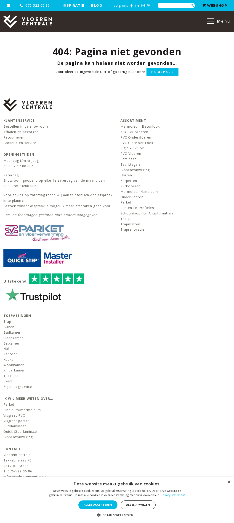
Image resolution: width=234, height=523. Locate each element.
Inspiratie (73, 5)
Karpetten (128, 180)
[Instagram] (143, 5)
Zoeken (192, 5)
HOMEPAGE (162, 72)
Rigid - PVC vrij (133, 148)
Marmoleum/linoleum (139, 191)
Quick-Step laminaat (20, 431)
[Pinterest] (148, 5)
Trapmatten (130, 224)
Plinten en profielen (137, 208)
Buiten (8, 327)
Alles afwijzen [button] (138, 505)
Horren (126, 175)
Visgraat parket (16, 421)
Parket (125, 202)
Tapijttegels (130, 164)
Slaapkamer (13, 338)
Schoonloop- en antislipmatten (146, 213)
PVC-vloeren (130, 153)
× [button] (229, 482)
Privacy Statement (173, 495)
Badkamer (12, 332)
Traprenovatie (132, 229)
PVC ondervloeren (135, 137)
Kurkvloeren (130, 186)
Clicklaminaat (14, 426)
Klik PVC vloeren (134, 132)
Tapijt (125, 218)
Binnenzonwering (135, 170)
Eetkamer (11, 343)
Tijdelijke (11, 376)
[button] (117, 515)
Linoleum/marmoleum (22, 410)
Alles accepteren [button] (98, 505)
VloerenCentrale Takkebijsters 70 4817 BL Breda (17, 460)
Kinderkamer (14, 370)
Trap (7, 321)
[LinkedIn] (137, 5)
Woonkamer (13, 365)
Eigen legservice (17, 386)
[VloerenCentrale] (27, 21)
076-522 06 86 (37, 5)
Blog (96, 5)
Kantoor (10, 354)
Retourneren (14, 137)
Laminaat (128, 159)
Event (8, 381)
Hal (6, 348)
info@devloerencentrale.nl (25, 476)
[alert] (117, 500)
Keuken (9, 359)
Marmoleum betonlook (140, 126)
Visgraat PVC (14, 415)
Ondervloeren (132, 197)
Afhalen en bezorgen (21, 132)
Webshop (216, 5)
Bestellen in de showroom (25, 126)
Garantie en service (19, 143)
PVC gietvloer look (136, 143)
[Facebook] (131, 5)
